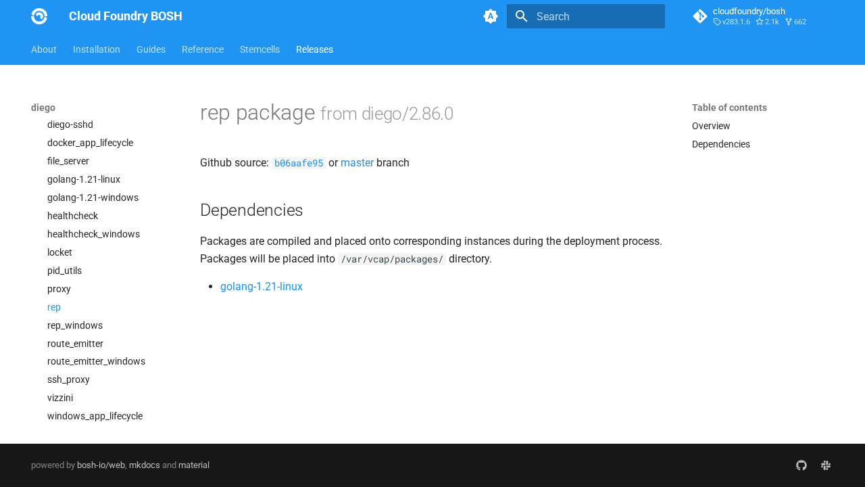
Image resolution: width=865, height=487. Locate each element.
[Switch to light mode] (490, 16)
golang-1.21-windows (93, 197)
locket (59, 252)
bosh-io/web (101, 465)
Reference (203, 49)
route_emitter (75, 343)
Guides (151, 49)
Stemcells (260, 49)
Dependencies (721, 144)
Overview (711, 125)
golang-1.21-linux (83, 179)
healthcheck (72, 215)
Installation (96, 49)
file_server (68, 161)
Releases (314, 49)
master (357, 162)
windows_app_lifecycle (95, 416)
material (193, 465)
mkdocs (144, 465)
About (44, 49)
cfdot (58, 106)
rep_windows (75, 325)
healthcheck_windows (93, 234)
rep (54, 307)
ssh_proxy (68, 379)
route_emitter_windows (96, 361)
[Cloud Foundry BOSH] (39, 16)
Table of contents (729, 107)
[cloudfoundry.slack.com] (826, 465)
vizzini (60, 397)
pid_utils (64, 270)
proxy (59, 288)
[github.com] (801, 465)
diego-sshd (70, 124)
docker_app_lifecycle (90, 142)
